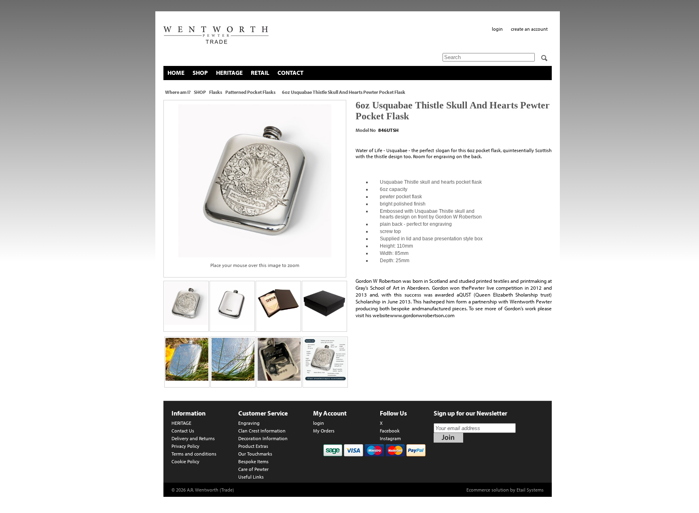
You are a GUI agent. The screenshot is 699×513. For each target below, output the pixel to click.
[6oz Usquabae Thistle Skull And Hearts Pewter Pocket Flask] (255, 180)
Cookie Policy (185, 461)
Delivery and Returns (193, 438)
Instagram (390, 438)
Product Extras (253, 446)
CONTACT (290, 72)
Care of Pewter (253, 469)
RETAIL (260, 72)
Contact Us (183, 431)
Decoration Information (263, 438)
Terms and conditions (194, 454)
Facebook (390, 431)
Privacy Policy (185, 446)
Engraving (249, 423)
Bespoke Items (253, 461)
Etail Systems (530, 490)
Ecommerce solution (487, 490)
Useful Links (251, 477)
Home (175, 72)
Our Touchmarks (255, 454)
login (497, 29)
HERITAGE (229, 72)
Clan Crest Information (262, 431)
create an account (529, 29)
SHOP (200, 72)
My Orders (324, 431)
